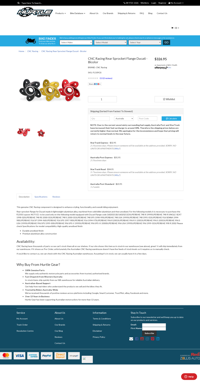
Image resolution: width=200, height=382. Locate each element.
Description (24, 196)
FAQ (142, 13)
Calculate (172, 118)
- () (175, 28)
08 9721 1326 (131, 3)
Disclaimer (97, 331)
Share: (91, 84)
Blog (150, 13)
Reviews (56, 196)
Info (169, 67)
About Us (94, 13)
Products (59, 13)
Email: (134, 324)
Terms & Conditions (102, 318)
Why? (117, 148)
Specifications (41, 196)
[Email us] (131, 338)
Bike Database (77, 13)
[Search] (18, 3)
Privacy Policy (99, 337)
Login (153, 3)
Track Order (22, 324)
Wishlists (145, 3)
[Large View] (23, 133)
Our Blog (59, 331)
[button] (119, 78)
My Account (22, 318)
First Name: (136, 328)
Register (162, 3)
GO (166, 42)
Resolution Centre (25, 331)
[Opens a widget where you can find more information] (189, 377)
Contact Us (162, 13)
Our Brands (108, 13)
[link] (136, 338)
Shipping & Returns (126, 13)
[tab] (24, 197)
